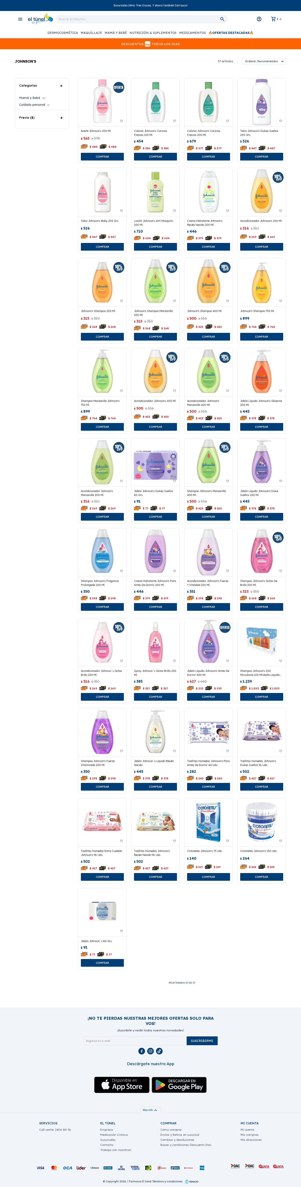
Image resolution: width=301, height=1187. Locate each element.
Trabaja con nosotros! (115, 1150)
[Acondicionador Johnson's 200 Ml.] (262, 192)
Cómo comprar (171, 1129)
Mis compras (250, 1134)
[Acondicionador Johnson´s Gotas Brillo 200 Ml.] (102, 642)
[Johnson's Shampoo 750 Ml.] (262, 282)
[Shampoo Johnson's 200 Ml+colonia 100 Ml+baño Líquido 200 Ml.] (262, 642)
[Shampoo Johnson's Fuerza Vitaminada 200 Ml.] (102, 732)
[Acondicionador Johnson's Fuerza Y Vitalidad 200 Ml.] (208, 552)
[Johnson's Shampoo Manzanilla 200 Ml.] (155, 282)
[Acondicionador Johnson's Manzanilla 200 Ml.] (102, 462)
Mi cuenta (247, 1129)
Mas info (150, 1110)
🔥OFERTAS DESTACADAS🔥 (230, 33)
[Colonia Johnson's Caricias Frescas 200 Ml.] (208, 102)
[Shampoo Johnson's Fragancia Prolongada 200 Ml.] (102, 552)
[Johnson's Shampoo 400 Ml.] (208, 282)
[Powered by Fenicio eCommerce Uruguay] (191, 1181)
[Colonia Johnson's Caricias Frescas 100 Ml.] (155, 102)
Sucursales (107, 1139)
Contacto (106, 1145)
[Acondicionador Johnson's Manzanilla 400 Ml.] (208, 372)
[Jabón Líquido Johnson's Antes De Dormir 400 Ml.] (208, 642)
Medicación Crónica (114, 1134)
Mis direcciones (251, 1139)
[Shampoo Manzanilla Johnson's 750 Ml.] (102, 372)
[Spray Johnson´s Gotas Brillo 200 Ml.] (155, 642)
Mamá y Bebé (116, 33)
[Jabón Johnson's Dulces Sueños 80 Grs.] (155, 462)
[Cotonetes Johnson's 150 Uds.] (262, 822)
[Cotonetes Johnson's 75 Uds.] (208, 822)
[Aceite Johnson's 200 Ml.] (102, 102)
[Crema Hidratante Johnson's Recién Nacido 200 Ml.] (208, 192)
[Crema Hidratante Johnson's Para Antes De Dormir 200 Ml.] (155, 552)
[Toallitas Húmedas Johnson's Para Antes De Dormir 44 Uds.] (208, 732)
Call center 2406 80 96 (55, 1129)
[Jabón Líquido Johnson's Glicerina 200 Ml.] (262, 372)
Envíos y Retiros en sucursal (179, 1134)
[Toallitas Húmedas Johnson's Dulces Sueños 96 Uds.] (262, 732)
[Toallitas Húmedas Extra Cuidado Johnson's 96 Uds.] (102, 822)
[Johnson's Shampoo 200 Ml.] (102, 282)
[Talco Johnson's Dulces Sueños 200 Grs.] (262, 102)
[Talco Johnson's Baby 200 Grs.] (102, 192)
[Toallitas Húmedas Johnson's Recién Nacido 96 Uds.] (155, 822)
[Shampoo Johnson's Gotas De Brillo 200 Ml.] (262, 552)
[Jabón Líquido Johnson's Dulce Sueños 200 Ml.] (262, 462)
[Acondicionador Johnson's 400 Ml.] (155, 372)
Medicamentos (192, 33)
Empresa (106, 1129)
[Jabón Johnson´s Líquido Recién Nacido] (155, 732)
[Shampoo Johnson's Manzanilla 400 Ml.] (208, 462)
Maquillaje (91, 33)
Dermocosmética (62, 33)
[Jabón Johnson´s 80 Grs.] (102, 912)
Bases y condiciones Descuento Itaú (185, 1145)
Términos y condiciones (167, 1181)
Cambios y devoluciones (177, 1139)
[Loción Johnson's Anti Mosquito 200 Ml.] (155, 192)
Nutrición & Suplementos (153, 33)
